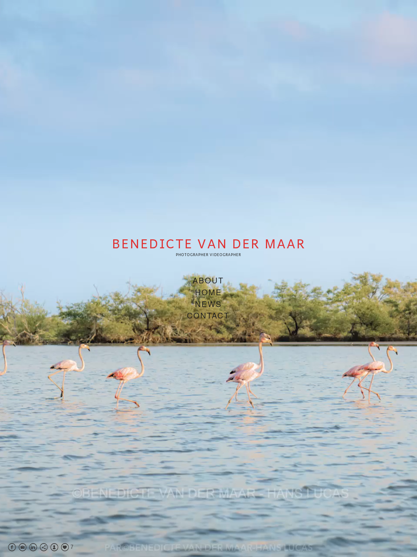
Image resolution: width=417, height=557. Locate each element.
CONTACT (208, 314)
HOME (208, 291)
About (208, 279)
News (208, 303)
